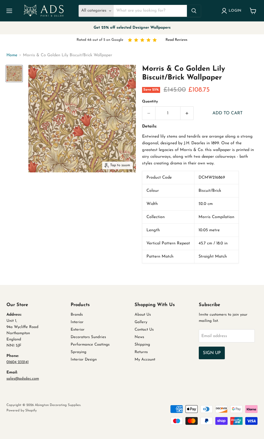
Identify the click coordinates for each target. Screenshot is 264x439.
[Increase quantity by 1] (187, 113)
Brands (77, 315)
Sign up (212, 353)
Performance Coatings (90, 345)
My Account (145, 360)
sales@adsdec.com (22, 379)
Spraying (78, 352)
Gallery (141, 322)
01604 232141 (17, 362)
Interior (77, 322)
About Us (143, 315)
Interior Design (84, 360)
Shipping (142, 345)
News (139, 337)
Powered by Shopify (21, 410)
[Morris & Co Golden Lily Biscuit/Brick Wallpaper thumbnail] (14, 73)
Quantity (150, 101)
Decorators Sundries (88, 337)
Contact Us (144, 330)
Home (11, 55)
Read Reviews (176, 40)
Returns (141, 352)
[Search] (194, 11)
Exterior (78, 330)
